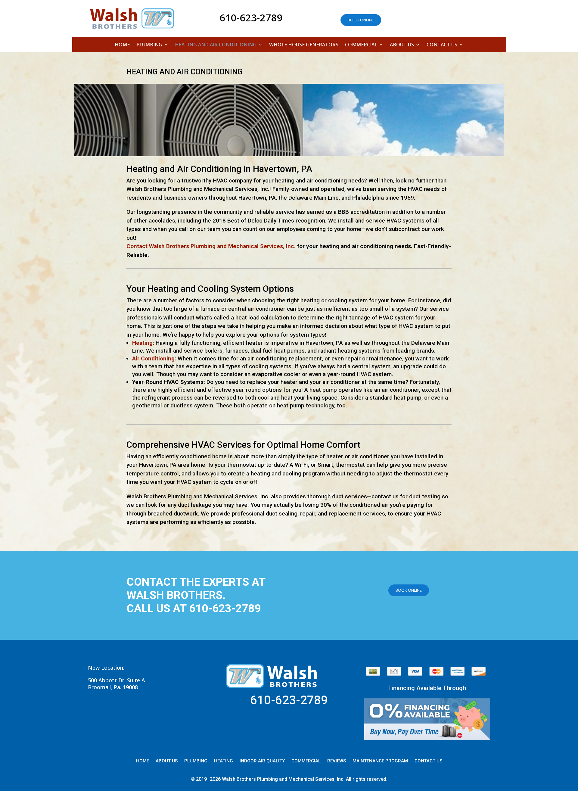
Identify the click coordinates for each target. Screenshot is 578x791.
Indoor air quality (262, 761)
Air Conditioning (153, 358)
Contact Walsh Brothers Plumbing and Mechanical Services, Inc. (211, 246)
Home (122, 45)
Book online (361, 20)
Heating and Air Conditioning (215, 45)
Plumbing (149, 45)
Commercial (361, 45)
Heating (142, 342)
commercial (306, 761)
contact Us (428, 761)
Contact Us (442, 45)
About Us (402, 45)
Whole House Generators (303, 45)
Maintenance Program (380, 761)
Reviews (336, 761)
